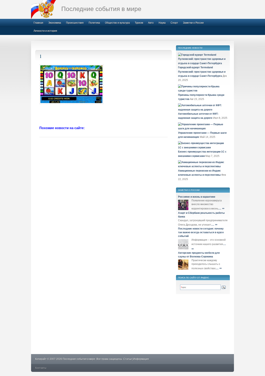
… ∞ (221, 208)
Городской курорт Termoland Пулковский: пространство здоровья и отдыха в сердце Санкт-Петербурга (201, 71)
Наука (162, 22)
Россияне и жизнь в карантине (196, 196)
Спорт (174, 22)
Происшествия (75, 22)
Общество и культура (117, 22)
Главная (38, 22)
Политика (94, 22)
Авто (151, 22)
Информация (141, 359)
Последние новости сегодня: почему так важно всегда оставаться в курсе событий (201, 232)
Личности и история (45, 30)
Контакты (40, 367)
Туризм (139, 22)
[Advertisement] (103, 115)
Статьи (127, 359)
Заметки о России (193, 22)
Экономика (54, 22)
